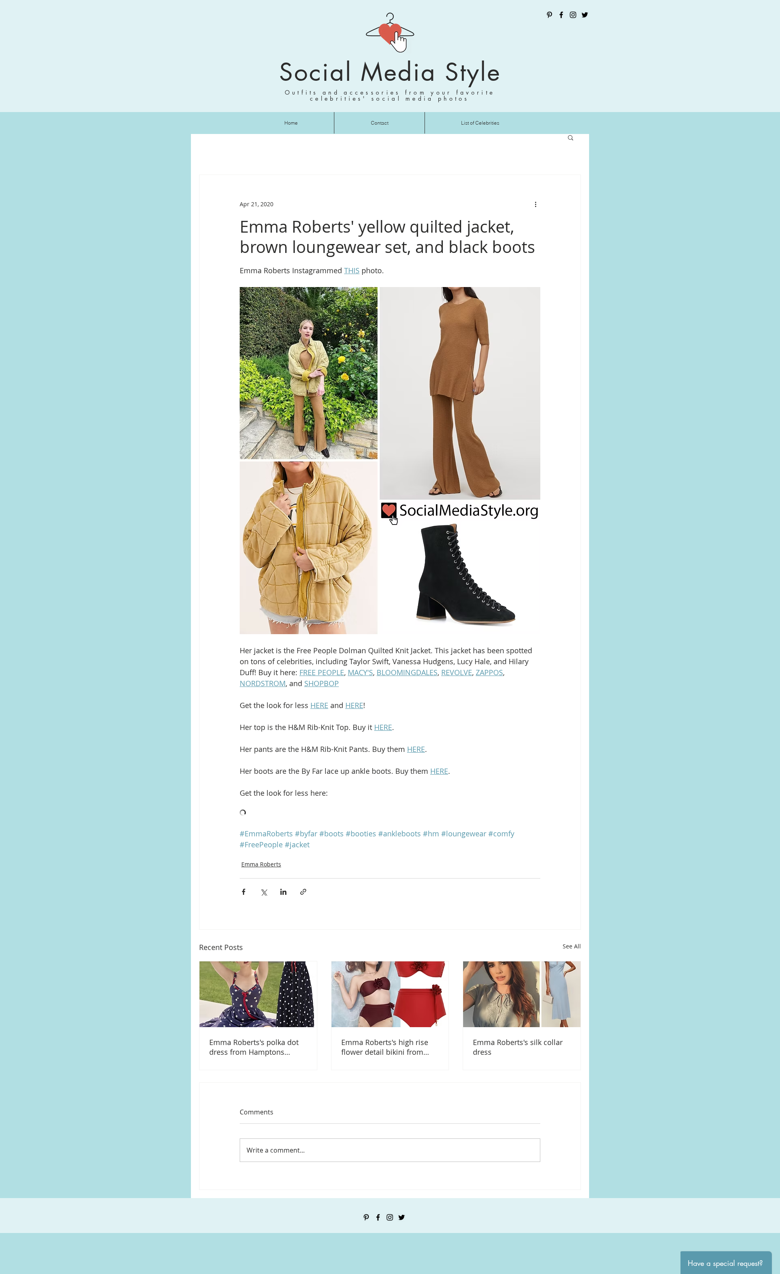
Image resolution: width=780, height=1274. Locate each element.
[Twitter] (585, 15)
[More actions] (535, 204)
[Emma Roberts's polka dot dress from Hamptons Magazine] (258, 994)
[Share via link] (303, 892)
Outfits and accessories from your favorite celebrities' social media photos (390, 95)
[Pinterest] (549, 15)
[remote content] (390, 813)
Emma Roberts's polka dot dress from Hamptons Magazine (254, 1047)
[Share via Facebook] (243, 892)
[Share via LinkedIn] (283, 892)
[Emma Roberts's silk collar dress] (522, 994)
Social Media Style (390, 72)
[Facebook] (561, 15)
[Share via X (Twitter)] (263, 892)
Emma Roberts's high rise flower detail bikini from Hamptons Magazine (384, 1047)
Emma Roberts (261, 864)
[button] (570, 137)
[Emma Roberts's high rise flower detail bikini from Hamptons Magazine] (390, 994)
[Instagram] (573, 15)
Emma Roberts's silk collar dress (518, 1047)
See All (572, 946)
